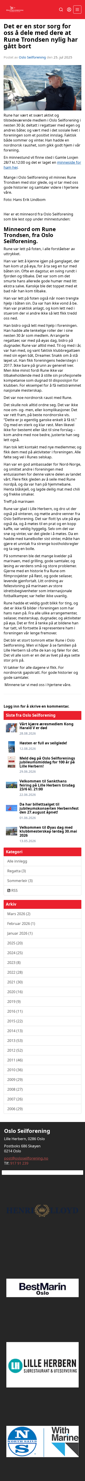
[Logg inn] (69, 9)
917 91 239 (19, 1163)
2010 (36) (15, 1069)
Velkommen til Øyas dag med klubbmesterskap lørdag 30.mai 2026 (48, 831)
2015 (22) (15, 1021)
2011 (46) (15, 1060)
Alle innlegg (17, 861)
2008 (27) (15, 1089)
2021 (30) (15, 982)
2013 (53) (15, 1040)
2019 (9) (14, 1001)
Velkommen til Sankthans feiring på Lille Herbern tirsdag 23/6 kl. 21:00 (47, 785)
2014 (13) (15, 1030)
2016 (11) (15, 1011)
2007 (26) (15, 1099)
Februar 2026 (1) (21, 923)
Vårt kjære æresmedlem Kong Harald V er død (46, 726)
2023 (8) (14, 962)
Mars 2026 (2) (18, 913)
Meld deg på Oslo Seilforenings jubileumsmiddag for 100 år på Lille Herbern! (47, 762)
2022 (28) (15, 972)
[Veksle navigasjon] (77, 9)
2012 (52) (15, 1050)
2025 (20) (15, 943)
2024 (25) (15, 952)
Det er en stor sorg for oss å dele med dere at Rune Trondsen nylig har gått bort (41, 36)
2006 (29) (15, 1108)
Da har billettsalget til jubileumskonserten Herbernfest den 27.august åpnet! (49, 808)
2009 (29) (15, 1079)
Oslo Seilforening (32, 57)
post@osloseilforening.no (26, 1158)
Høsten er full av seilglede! (43, 742)
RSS (14, 890)
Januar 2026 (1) (20, 933)
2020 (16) (15, 991)
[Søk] (61, 9)
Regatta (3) (16, 870)
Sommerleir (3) (20, 880)
